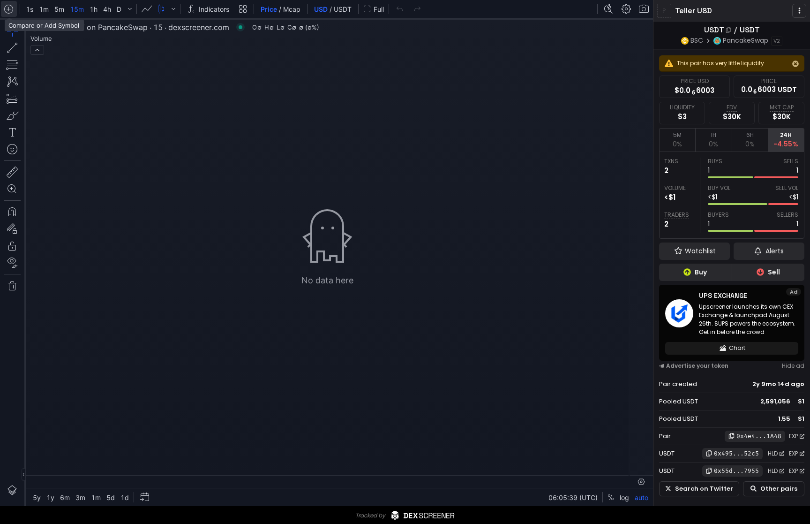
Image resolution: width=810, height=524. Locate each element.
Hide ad (793, 366)
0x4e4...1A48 (758, 436)
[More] (799, 11)
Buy (701, 272)
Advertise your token (697, 366)
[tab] (677, 140)
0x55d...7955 (736, 470)
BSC (696, 40)
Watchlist (700, 251)
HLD (773, 453)
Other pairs (778, 488)
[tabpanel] (731, 195)
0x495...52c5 (736, 453)
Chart (737, 348)
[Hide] (795, 64)
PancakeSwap (745, 40)
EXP (793, 436)
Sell (774, 272)
